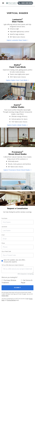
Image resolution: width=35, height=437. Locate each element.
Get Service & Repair (26, 281)
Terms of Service (11, 300)
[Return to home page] (12, 3)
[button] (3, 3)
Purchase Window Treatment (9, 281)
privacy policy (5, 295)
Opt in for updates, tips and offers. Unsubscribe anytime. (14, 261)
